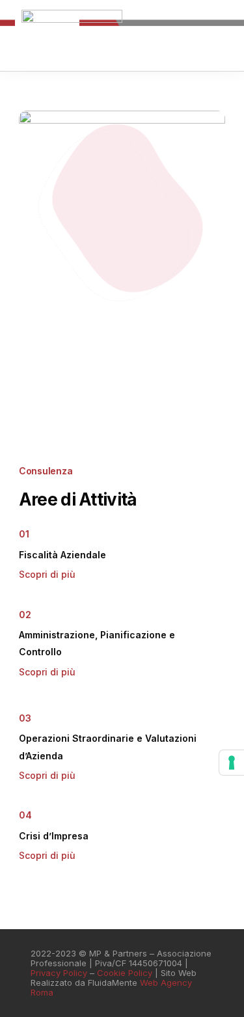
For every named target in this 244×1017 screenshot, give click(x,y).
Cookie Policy (124, 973)
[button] (213, 50)
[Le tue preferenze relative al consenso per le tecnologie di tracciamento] (231, 762)
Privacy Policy (59, 973)
